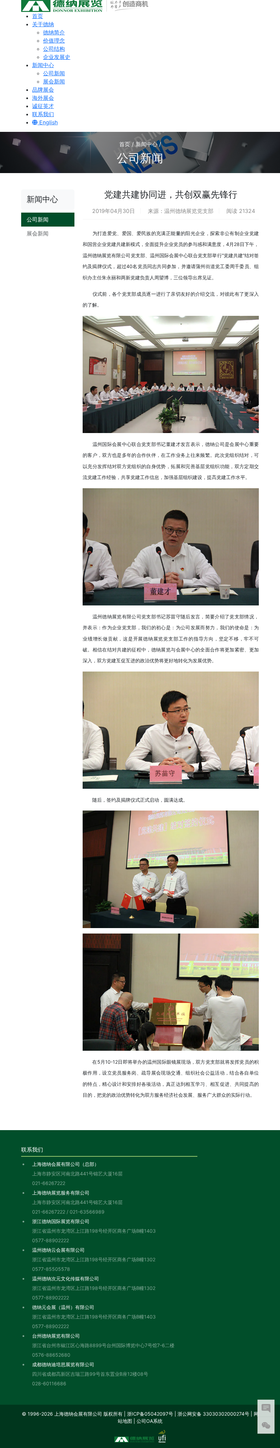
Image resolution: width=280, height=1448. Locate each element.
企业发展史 (56, 56)
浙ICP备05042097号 (150, 1414)
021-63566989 (87, 1212)
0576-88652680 (51, 1355)
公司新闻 (54, 73)
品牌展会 (43, 89)
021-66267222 (48, 1183)
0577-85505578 (51, 1269)
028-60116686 (49, 1383)
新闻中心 (43, 65)
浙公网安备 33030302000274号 (213, 1414)
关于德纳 (43, 24)
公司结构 (54, 48)
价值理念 (54, 40)
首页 (37, 16)
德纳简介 (54, 32)
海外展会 (43, 97)
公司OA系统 (150, 1421)
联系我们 (43, 114)
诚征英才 (43, 106)
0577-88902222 (50, 1240)
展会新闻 (54, 81)
